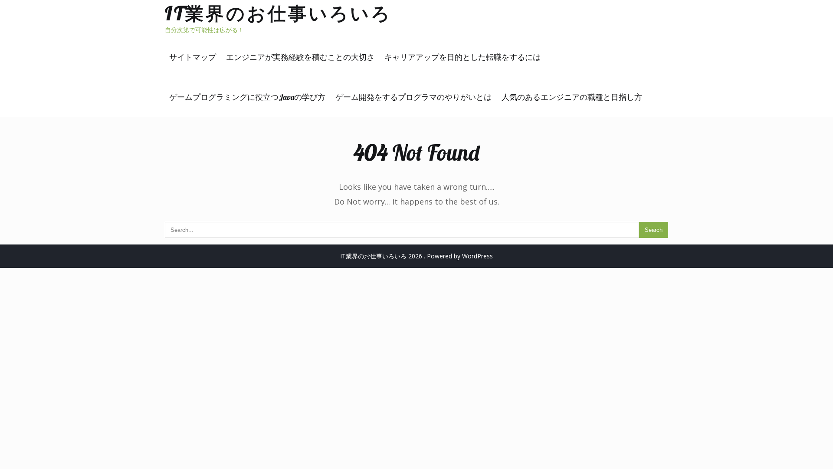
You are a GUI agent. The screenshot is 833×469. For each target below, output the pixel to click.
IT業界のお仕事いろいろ (278, 13)
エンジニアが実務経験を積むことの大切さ (300, 57)
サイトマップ (192, 57)
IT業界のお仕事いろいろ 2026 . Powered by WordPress (416, 256)
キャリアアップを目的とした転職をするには (462, 57)
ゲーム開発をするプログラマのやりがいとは (413, 97)
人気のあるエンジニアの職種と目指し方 (572, 97)
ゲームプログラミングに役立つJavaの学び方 (247, 97)
